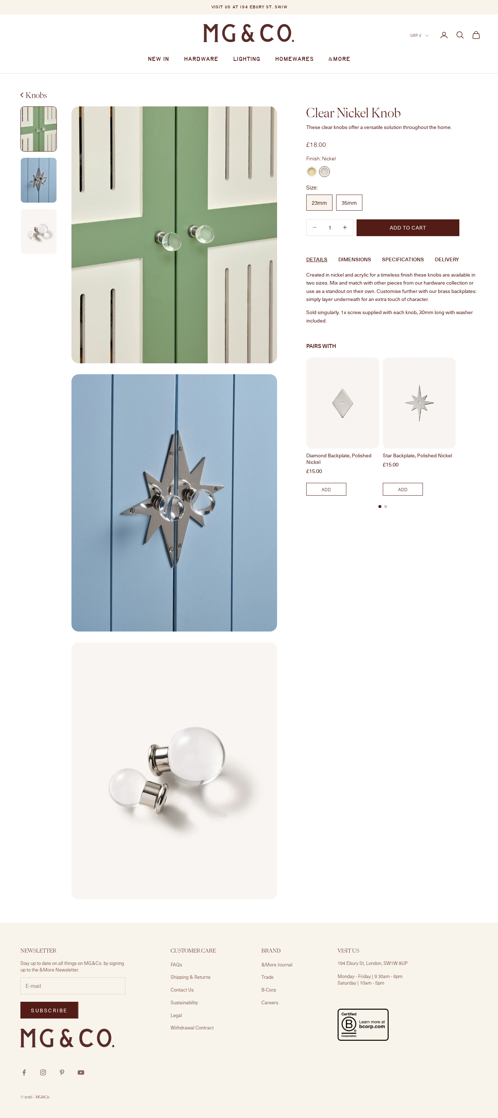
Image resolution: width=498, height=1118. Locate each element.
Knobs (36, 95)
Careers (269, 1002)
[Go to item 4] (38, 231)
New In (158, 59)
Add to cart (408, 227)
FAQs (176, 964)
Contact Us (182, 989)
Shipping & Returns (190, 977)
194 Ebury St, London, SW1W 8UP (373, 963)
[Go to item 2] (38, 129)
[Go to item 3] (38, 180)
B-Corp (268, 989)
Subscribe (49, 1010)
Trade (267, 977)
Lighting (246, 59)
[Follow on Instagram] (43, 1072)
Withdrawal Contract (192, 1027)
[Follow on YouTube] (81, 1072)
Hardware (201, 59)
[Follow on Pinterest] (62, 1072)
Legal (176, 1015)
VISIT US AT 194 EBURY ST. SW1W (249, 7)
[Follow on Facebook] (24, 1072)
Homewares (294, 59)
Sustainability (184, 1002)
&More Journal (276, 964)
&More (339, 59)
